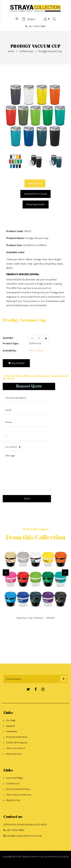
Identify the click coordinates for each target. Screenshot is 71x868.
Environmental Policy (18, 789)
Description (35, 183)
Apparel (10, 725)
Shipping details (35, 204)
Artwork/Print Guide (35, 193)
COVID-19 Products (16, 742)
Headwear (11, 731)
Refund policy (13, 753)
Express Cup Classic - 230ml (35, 617)
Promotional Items (16, 737)
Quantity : (8, 337)
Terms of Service (15, 748)
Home (11, 51)
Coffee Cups (26, 51)
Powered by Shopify (58, 856)
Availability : (10, 350)
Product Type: (11, 343)
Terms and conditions (18, 794)
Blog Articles (13, 800)
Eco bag (10, 720)
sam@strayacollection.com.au (24, 835)
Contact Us (12, 783)
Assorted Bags (14, 777)
